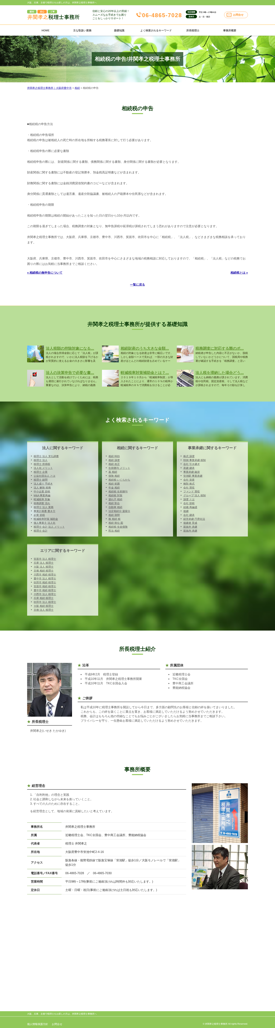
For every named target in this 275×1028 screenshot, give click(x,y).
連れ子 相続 (115, 499)
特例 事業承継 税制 (194, 460)
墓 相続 (113, 471)
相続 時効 (114, 456)
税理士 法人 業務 (44, 507)
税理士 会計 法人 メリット (49, 526)
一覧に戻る (137, 284)
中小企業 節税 (42, 491)
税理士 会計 (41, 530)
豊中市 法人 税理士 (45, 578)
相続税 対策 (115, 495)
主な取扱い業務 (82, 30)
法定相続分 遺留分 (119, 511)
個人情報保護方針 (37, 1024)
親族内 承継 (190, 530)
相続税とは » (239, 272)
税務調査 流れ (42, 503)
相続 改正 (114, 464)
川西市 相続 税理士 (45, 574)
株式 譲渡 (189, 456)
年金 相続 (114, 487)
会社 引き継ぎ (191, 464)
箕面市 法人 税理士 (45, 558)
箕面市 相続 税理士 (45, 586)
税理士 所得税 (42, 464)
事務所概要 (229, 30)
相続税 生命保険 (118, 526)
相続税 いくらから (119, 479)
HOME (45, 30)
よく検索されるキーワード (156, 30)
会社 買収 (189, 487)
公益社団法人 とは (44, 475)
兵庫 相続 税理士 (44, 598)
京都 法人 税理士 (44, 609)
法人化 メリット (43, 467)
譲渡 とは (189, 499)
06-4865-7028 (162, 15)
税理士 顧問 (41, 479)
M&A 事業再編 (42, 495)
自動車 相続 (115, 507)
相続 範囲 (114, 483)
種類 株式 (189, 483)
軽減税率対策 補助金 (46, 518)
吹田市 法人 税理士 (45, 602)
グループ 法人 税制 (194, 495)
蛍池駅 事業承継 (192, 475)
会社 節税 (189, 503)
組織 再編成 (190, 507)
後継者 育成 (190, 522)
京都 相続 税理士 (44, 570)
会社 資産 (189, 479)
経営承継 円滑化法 (194, 518)
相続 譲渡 (114, 460)
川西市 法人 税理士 (45, 594)
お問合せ (238, 14)
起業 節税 (39, 515)
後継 (186, 511)
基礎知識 (119, 30)
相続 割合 (114, 503)
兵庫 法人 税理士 (44, 562)
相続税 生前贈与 (118, 491)
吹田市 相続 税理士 (45, 582)
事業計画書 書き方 (44, 511)
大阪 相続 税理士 (44, 605)
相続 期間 (114, 515)
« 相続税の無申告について (44, 272)
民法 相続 (114, 530)
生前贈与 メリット (119, 467)
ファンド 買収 (191, 491)
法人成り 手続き (43, 483)
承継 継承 (189, 467)
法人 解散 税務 (42, 487)
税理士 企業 (41, 471)
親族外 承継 (190, 526)
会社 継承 (189, 515)
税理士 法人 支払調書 (46, 456)
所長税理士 (192, 30)
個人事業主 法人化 (44, 522)
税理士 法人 (41, 460)
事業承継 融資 (191, 471)
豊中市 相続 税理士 (45, 590)
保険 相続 (114, 475)
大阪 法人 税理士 (44, 566)
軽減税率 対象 (42, 499)
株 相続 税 (114, 518)
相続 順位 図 (116, 522)
